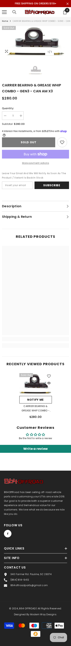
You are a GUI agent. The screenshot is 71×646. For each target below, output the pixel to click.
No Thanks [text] (36, 354)
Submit (34, 332)
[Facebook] (34, 345)
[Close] (64, 283)
